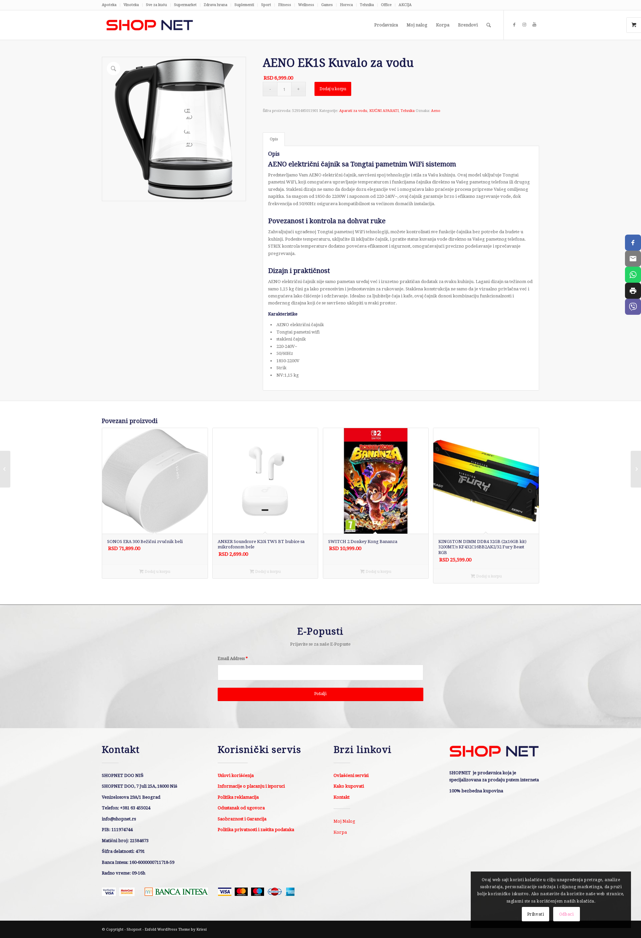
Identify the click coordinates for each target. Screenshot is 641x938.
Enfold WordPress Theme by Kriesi (176, 929)
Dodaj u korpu (332, 89)
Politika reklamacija (238, 797)
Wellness (306, 5)
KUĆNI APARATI (384, 111)
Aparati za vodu (353, 111)
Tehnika (367, 5)
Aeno (435, 111)
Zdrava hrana (215, 5)
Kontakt (342, 797)
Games (327, 5)
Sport (266, 5)
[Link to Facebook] (514, 25)
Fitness (284, 5)
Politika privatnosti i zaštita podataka (256, 829)
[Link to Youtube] (534, 25)
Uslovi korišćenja (236, 775)
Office (386, 5)
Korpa (340, 832)
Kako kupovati (349, 786)
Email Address (233, 658)
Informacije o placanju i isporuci (251, 786)
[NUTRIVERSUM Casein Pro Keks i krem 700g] (636, 469)
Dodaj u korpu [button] (157, 571)
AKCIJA (405, 5)
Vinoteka (131, 5)
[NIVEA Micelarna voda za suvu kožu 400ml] (5, 469)
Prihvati (535, 914)
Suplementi (244, 5)
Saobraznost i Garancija (242, 818)
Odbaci (566, 914)
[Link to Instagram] (524, 25)
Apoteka (109, 5)
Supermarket (185, 5)
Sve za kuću (156, 5)
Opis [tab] (274, 139)
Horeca (346, 5)
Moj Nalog (344, 821)
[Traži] (488, 25)
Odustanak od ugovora (241, 807)
